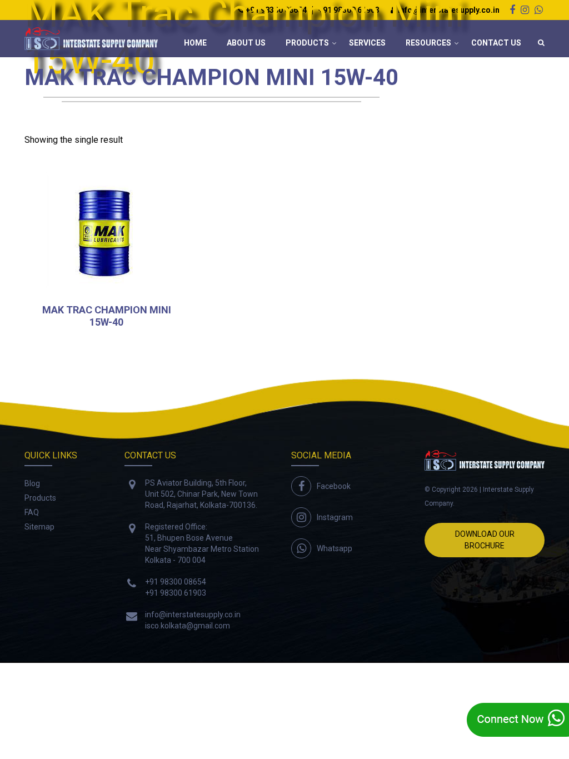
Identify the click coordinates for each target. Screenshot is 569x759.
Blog (32, 483)
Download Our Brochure (485, 540)
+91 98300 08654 (175, 581)
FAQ (31, 512)
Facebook (334, 486)
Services (367, 42)
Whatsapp (334, 548)
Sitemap (39, 526)
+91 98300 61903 (175, 592)
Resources (428, 42)
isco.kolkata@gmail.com (187, 625)
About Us (246, 42)
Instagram (335, 517)
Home (195, 42)
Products (307, 42)
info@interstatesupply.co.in (193, 614)
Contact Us (496, 42)
